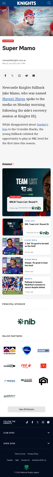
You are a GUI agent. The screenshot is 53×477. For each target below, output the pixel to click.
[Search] (49, 3)
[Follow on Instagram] (43, 422)
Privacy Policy (33, 454)
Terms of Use (20, 454)
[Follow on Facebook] (32, 422)
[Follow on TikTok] (27, 422)
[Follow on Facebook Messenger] (48, 422)
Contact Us (25, 460)
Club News (8, 41)
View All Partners (26, 409)
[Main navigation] (4, 3)
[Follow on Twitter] (38, 422)
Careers (10, 460)
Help (17, 460)
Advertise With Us (39, 460)
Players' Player (13, 99)
